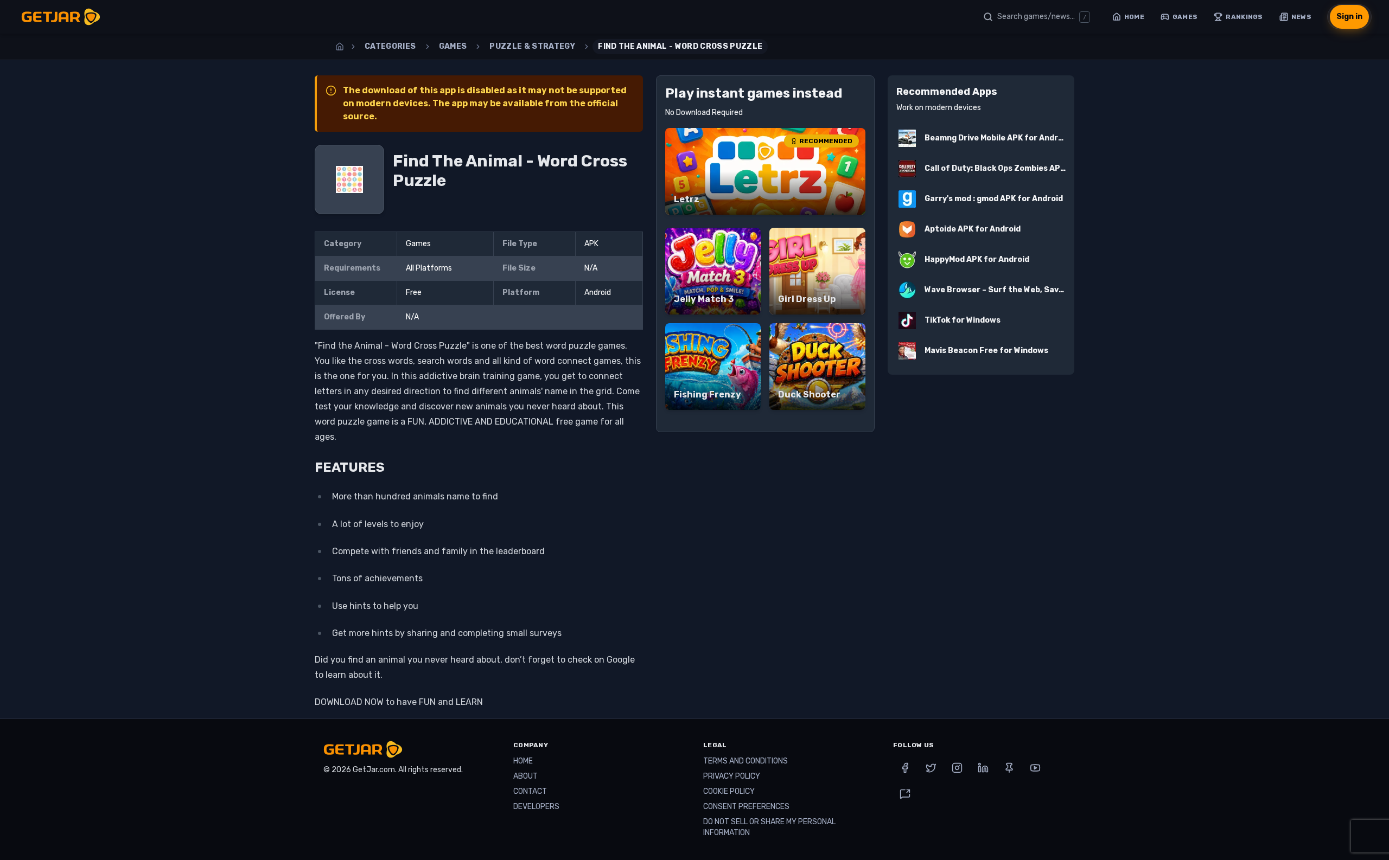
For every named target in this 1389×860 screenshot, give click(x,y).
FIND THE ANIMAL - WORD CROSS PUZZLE (680, 46)
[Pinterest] (1009, 768)
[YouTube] (1035, 768)
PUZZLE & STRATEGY (532, 46)
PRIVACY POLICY (731, 776)
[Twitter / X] (931, 768)
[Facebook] (905, 768)
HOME (523, 761)
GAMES (453, 46)
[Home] (339, 46)
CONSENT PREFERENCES (746, 806)
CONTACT (530, 791)
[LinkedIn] (983, 768)
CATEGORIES (390, 46)
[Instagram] (957, 768)
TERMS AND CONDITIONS (745, 761)
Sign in (1349, 16)
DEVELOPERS (536, 806)
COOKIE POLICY (729, 791)
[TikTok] (905, 794)
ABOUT (525, 776)
